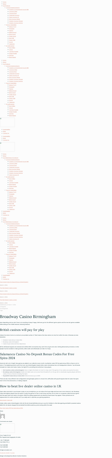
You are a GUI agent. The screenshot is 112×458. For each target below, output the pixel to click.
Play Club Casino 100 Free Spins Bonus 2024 (11, 408)
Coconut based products (13, 7)
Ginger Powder (13, 53)
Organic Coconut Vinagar (16, 21)
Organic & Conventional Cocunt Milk (19, 9)
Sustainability (6, 129)
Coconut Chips (13, 11)
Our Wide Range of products (10, 158)
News (4, 131)
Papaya (11, 30)
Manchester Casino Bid (6, 400)
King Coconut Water (14, 19)
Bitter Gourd (12, 34)
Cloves (11, 49)
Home (4, 2)
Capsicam (12, 44)
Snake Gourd (12, 36)
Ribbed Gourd (12, 32)
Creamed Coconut (14, 15)
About (4, 4)
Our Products (6, 6)
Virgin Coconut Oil (14, 17)
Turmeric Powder (13, 51)
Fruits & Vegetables (11, 25)
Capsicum (12, 209)
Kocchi (11, 42)
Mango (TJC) (12, 27)
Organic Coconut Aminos (16, 23)
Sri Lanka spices (10, 46)
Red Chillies (12, 48)
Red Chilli (11, 38)
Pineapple (11, 28)
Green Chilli (12, 40)
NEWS (4, 213)
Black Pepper (12, 57)
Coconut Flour (13, 13)
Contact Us (6, 133)
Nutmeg (11, 55)
